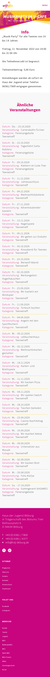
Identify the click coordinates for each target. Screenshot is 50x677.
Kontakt (5, 580)
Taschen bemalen (31, 408)
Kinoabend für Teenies (34, 249)
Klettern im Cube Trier (33, 165)
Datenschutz (7, 584)
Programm (6, 568)
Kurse (4, 670)
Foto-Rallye (27, 475)
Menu (45, 5)
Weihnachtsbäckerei (32, 194)
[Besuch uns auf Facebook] (4, 550)
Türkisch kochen (30, 307)
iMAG (4, 661)
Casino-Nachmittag (32, 420)
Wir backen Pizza (30, 382)
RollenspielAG (7, 645)
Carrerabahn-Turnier (32, 129)
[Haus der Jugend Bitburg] (7, 5)
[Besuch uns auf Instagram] (9, 550)
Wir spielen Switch (31, 395)
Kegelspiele (27, 223)
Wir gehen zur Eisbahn (34, 236)
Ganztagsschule (8, 665)
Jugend (5, 636)
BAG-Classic (6, 657)
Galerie (5, 576)
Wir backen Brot (30, 462)
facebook (5, 606)
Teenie (4, 632)
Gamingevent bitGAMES (34, 488)
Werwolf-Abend (29, 262)
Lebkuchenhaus (30, 336)
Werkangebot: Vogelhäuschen (19, 277)
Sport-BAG (6, 653)
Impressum (6, 589)
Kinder (4, 628)
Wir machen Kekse (31, 433)
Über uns (5, 572)
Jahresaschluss (30, 181)
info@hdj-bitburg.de (17, 542)
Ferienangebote (24, 133)
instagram (6, 610)
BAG (3, 640)
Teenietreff (8, 136)
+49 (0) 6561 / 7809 (17, 535)
